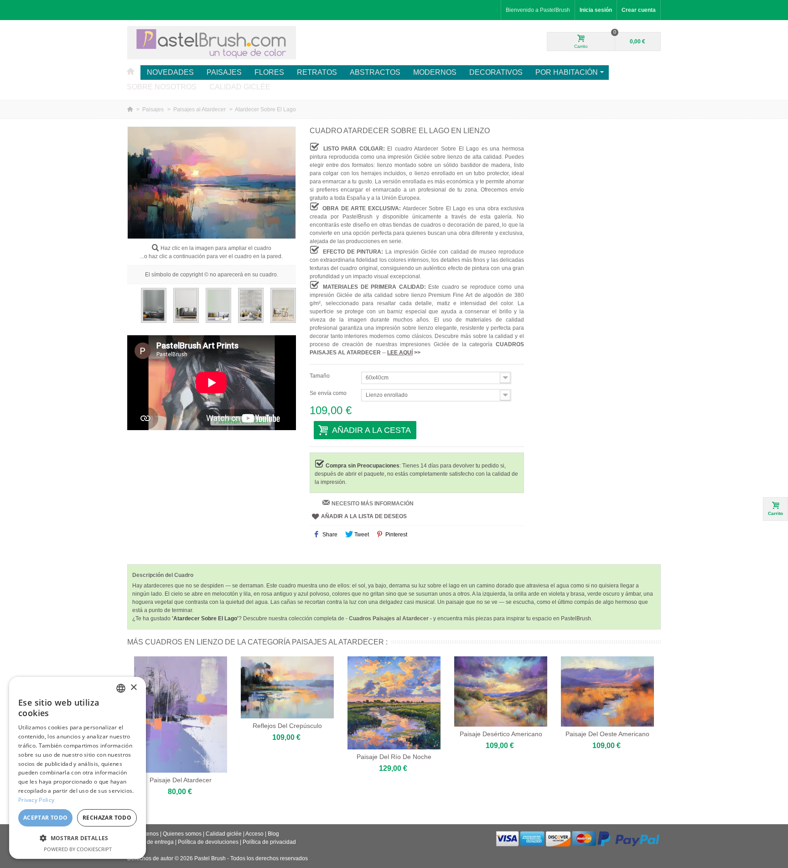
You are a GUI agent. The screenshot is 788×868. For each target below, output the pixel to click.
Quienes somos (182, 834)
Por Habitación (566, 72)
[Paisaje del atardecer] (180, 714)
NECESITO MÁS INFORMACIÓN (373, 503)
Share (329, 534)
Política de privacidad (269, 842)
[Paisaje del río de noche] (394, 702)
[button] (77, 837)
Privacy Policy (36, 800)
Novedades (170, 72)
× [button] (133, 687)
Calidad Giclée (239, 87)
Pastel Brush (210, 858)
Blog (273, 834)
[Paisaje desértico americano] (500, 691)
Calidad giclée (224, 834)
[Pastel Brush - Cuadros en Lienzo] (211, 42)
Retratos (317, 72)
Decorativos (496, 72)
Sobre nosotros (162, 87)
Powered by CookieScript (78, 849)
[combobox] (120, 688)
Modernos (434, 72)
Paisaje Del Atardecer (181, 780)
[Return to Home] (130, 109)
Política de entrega (150, 842)
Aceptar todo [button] (45, 817)
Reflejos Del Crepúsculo (287, 725)
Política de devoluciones (208, 842)
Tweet (361, 534)
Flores (269, 72)
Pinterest (395, 534)
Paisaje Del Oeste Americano (607, 734)
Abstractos (375, 72)
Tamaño (320, 376)
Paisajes (224, 72)
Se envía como (329, 393)
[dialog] (77, 768)
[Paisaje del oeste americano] (607, 691)
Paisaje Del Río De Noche (394, 756)
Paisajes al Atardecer (200, 109)
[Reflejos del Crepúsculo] (287, 687)
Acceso (254, 834)
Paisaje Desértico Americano (501, 734)
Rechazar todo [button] (107, 817)
